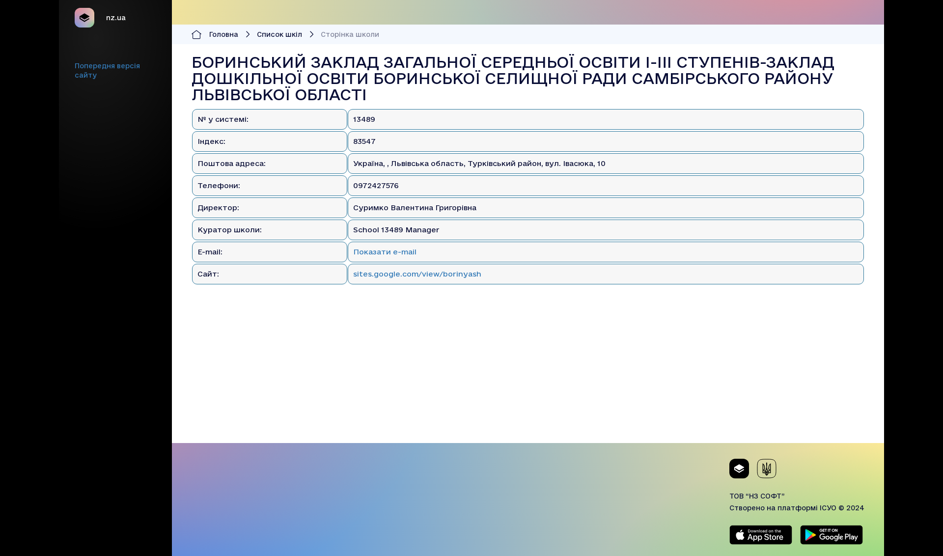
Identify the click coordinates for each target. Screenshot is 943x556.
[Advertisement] (528, 374)
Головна (223, 34)
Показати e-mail (384, 252)
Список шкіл (279, 34)
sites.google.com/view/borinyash (417, 274)
